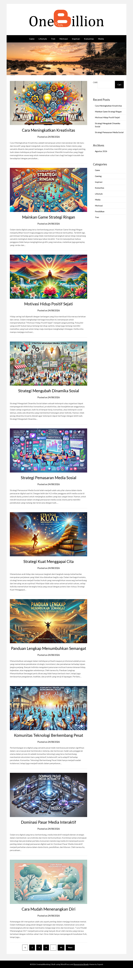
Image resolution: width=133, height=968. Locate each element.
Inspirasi (76, 39)
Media (101, 39)
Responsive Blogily (81, 964)
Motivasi (63, 39)
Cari (95, 82)
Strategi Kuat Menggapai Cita (48, 561)
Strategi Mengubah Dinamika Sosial (48, 390)
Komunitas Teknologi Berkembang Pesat (48, 735)
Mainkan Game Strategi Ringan (48, 217)
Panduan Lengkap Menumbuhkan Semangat (48, 648)
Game (31, 39)
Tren (53, 39)
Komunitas (89, 39)
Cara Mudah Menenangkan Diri (48, 909)
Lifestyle (43, 39)
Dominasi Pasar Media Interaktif (48, 822)
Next (70, 947)
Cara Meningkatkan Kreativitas (48, 130)
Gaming (98, 176)
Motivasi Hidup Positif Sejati (48, 303)
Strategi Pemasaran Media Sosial (48, 477)
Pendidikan (99, 211)
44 (61, 947)
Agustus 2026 (101, 151)
